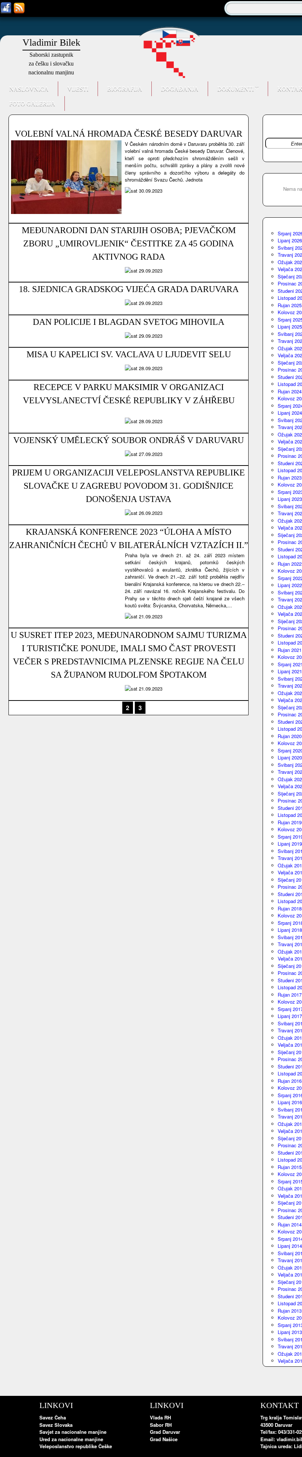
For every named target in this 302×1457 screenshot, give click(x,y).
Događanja (180, 88)
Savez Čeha (52, 1417)
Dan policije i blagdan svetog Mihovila (128, 322)
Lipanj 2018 (290, 929)
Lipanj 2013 (290, 1331)
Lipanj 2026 (290, 240)
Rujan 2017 (290, 994)
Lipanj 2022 (290, 585)
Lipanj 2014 (290, 1245)
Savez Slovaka (56, 1424)
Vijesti (77, 88)
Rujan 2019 (290, 822)
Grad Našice (164, 1439)
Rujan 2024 (290, 391)
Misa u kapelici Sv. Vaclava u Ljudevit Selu (129, 354)
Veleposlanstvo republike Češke (75, 1446)
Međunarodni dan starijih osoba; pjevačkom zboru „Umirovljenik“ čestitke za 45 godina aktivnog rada (129, 243)
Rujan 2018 (290, 908)
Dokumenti (236, 88)
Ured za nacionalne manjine (71, 1439)
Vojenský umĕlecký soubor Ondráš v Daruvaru (128, 440)
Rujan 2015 (290, 1166)
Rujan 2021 (290, 649)
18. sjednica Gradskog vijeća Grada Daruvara (129, 289)
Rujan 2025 (290, 305)
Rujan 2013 (290, 1310)
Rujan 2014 (290, 1224)
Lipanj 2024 (290, 412)
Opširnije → (226, 191)
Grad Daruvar (165, 1431)
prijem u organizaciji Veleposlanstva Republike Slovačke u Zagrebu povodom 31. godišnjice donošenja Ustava (128, 486)
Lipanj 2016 (290, 1102)
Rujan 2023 (290, 477)
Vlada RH (160, 1417)
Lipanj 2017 (290, 1015)
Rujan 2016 (290, 1080)
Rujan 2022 (290, 563)
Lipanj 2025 (290, 326)
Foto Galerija (32, 103)
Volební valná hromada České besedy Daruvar (128, 133)
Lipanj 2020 (290, 757)
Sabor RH (161, 1424)
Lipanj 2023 (290, 498)
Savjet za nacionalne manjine (72, 1431)
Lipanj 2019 (290, 843)
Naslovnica (29, 88)
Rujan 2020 (290, 736)
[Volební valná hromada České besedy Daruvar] (66, 211)
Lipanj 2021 (290, 671)
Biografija (124, 88)
